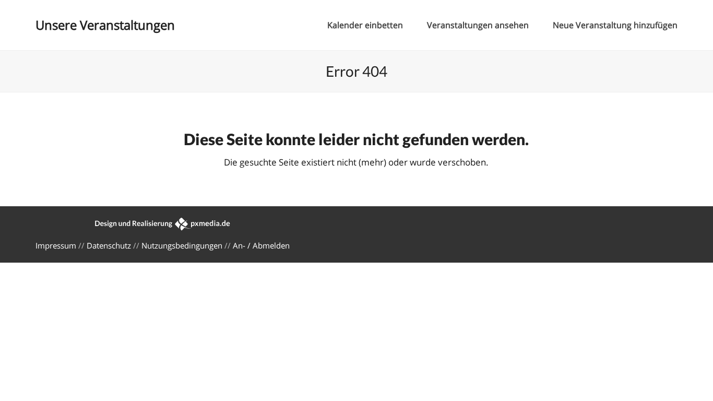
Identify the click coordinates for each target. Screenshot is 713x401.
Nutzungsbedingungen (181, 245)
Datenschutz (109, 245)
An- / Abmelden (261, 245)
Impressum (55, 245)
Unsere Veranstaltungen (105, 24)
